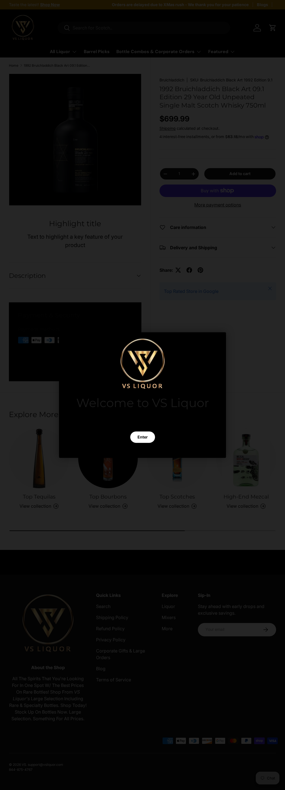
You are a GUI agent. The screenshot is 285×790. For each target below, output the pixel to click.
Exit (142, 450)
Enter (142, 437)
